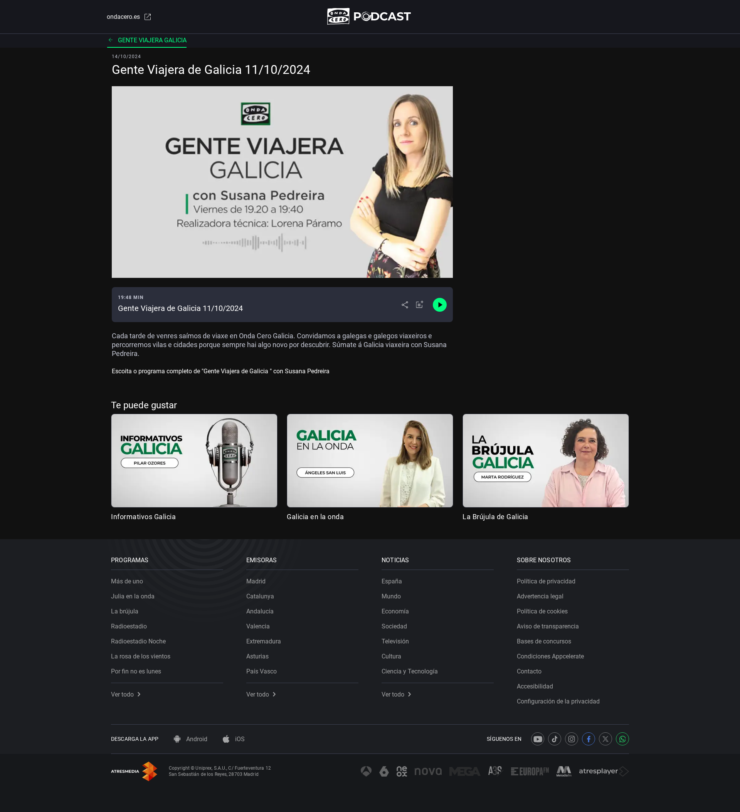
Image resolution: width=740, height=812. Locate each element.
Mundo (391, 596)
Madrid (256, 581)
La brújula (124, 611)
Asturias (257, 656)
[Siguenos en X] (605, 738)
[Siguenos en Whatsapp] (622, 738)
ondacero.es (123, 16)
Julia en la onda (133, 596)
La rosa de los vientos (140, 656)
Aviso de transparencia (548, 626)
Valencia (258, 626)
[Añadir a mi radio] (420, 304)
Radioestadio (129, 626)
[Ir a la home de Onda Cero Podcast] (370, 16)
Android (196, 739)
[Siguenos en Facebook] (588, 738)
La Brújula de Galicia (495, 517)
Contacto (529, 671)
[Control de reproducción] (440, 305)
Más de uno (127, 581)
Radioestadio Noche (138, 641)
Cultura (391, 656)
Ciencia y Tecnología (410, 671)
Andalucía (260, 611)
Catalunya (260, 596)
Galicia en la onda (315, 517)
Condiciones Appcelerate (550, 656)
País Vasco (261, 671)
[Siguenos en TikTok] (554, 738)
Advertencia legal (540, 596)
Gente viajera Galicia (152, 40)
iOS (239, 739)
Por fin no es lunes (136, 671)
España (392, 581)
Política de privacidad (546, 581)
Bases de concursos (544, 641)
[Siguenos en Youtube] (537, 738)
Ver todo (122, 694)
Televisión (395, 641)
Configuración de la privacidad (558, 701)
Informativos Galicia (143, 517)
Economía (395, 611)
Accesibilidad (535, 686)
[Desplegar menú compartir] (405, 304)
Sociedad (394, 626)
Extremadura (263, 641)
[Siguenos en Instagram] (571, 738)
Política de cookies (542, 611)
